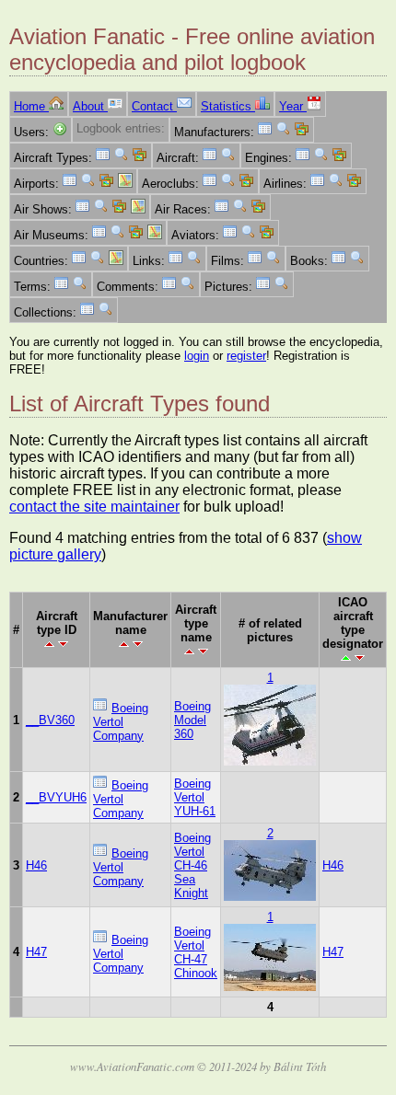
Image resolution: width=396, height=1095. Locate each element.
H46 (36, 865)
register (246, 356)
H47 (36, 952)
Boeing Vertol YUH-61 (194, 797)
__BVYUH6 (56, 797)
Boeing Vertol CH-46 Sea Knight (192, 865)
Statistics (228, 106)
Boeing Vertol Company (120, 722)
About (90, 106)
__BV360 (50, 720)
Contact (154, 106)
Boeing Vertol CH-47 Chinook (195, 952)
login (196, 356)
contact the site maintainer (94, 506)
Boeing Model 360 (192, 720)
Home (31, 106)
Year (293, 106)
